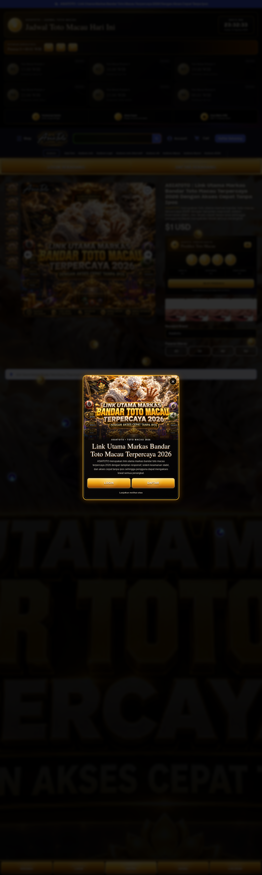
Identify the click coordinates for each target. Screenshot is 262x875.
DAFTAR (153, 483)
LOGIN (109, 483)
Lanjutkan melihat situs (131, 492)
